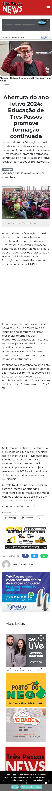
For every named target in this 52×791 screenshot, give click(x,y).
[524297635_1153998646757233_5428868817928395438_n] (26, 592)
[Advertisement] (26, 294)
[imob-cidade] (26, 725)
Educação (7, 170)
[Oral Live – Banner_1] (26, 25)
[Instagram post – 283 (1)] (26, 653)
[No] (48, 781)
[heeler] (26, 538)
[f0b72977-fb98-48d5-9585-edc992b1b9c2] (26, 690)
